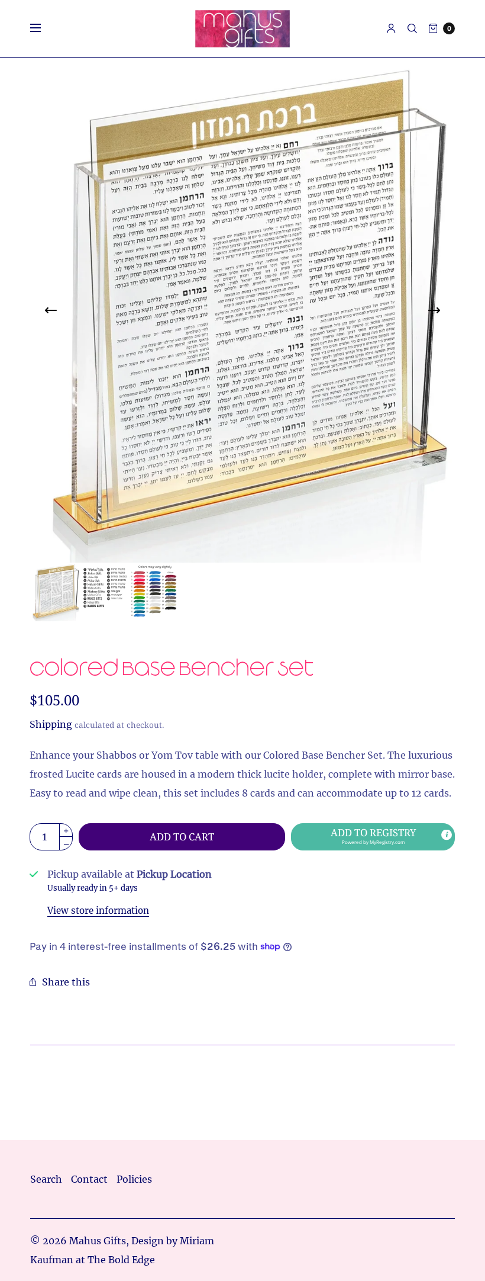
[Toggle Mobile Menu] (43, 28)
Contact (89, 1179)
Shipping (51, 724)
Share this (66, 982)
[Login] (391, 28)
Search (46, 1179)
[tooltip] (446, 834)
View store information (98, 910)
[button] (373, 836)
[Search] (412, 28)
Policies (134, 1179)
